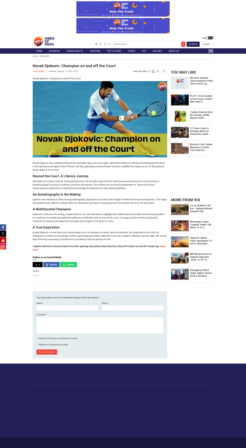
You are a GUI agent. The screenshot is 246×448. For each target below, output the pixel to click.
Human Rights (73, 390)
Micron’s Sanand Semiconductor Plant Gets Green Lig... (201, 80)
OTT (101, 399)
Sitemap (100, 441)
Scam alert (190, 399)
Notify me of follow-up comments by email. (58, 338)
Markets (57, 403)
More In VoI (188, 390)
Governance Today (118, 393)
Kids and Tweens (160, 422)
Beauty (155, 428)
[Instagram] (105, 44)
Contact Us (64, 441)
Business (55, 390)
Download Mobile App (198, 442)
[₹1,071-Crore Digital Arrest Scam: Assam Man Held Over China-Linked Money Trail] (180, 100)
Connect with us (198, 376)
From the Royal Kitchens (139, 396)
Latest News (40, 396)
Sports (155, 425)
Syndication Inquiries (194, 409)
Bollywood (103, 393)
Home (35, 56)
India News (44, 56)
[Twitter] (96, 44)
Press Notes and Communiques (198, 396)
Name (40, 303)
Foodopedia (131, 390)
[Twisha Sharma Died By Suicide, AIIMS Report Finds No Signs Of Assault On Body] (180, 116)
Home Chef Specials (137, 393)
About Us (53, 441)
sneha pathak (39, 71)
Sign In (194, 44)
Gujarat (38, 403)
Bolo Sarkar (115, 399)
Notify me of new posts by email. (53, 344)
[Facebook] (100, 44)
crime (37, 406)
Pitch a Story (190, 403)
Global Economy (60, 399)
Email (105, 303)
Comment (42, 314)
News (72, 393)
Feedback (76, 441)
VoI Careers (190, 412)
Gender (156, 399)
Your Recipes (134, 399)
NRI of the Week (89, 399)
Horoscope (157, 393)
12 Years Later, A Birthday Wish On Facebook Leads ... (200, 131)
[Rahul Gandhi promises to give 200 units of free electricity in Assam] (180, 209)
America (85, 393)
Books (102, 403)
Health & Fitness (160, 419)
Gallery (171, 390)
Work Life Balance (160, 415)
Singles (156, 412)
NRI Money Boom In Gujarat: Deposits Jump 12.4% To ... (201, 256)
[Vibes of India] (43, 41)
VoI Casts (175, 403)
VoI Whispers (116, 396)
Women (156, 396)
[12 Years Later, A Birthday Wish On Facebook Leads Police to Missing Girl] (180, 132)
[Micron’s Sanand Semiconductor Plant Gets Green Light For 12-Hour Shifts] (180, 83)
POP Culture (102, 390)
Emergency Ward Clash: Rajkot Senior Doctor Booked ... (201, 273)
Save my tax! (59, 406)
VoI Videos (175, 399)
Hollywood (103, 396)
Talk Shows (175, 396)
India (56, 393)
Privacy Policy (88, 441)
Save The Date (177, 393)
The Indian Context (43, 399)
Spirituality (157, 431)
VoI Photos (175, 409)
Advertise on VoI (192, 393)
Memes (174, 406)
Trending (38, 393)
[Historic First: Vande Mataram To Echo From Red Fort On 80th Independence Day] (180, 148)
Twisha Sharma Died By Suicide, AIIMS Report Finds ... (201, 115)
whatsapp (70, 264)
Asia (84, 396)
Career (43, 441)
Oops (187, 406)
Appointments (117, 403)
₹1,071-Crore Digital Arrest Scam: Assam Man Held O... (201, 98)
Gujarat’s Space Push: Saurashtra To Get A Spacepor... (201, 240)
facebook (53, 264)
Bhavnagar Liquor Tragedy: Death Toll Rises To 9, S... (200, 224)
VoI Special (40, 409)
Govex (111, 390)
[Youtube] (109, 44)
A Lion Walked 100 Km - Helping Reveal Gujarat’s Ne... (201, 208)
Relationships (158, 403)
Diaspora (84, 390)
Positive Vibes (41, 412)
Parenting (157, 406)
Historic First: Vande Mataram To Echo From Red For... (201, 147)
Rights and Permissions (195, 415)
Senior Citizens (159, 409)
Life (152, 390)
